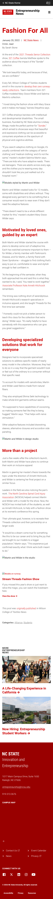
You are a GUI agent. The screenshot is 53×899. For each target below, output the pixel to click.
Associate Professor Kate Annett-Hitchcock (23, 285)
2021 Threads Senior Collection (34, 54)
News (8, 856)
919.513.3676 (9, 794)
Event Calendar (38, 850)
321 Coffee (14, 58)
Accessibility (8, 893)
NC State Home (12, 3)
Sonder (41, 125)
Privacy (20, 893)
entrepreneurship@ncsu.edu (16, 787)
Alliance (18, 622)
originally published (26, 608)
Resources (32, 893)
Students (27, 622)
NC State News (31, 40)
